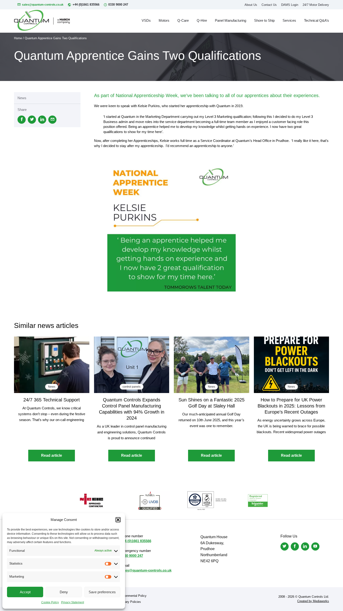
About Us (251, 5)
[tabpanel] (171, 227)
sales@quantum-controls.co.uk (42, 4)
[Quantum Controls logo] (42, 20)
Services (289, 20)
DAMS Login (289, 5)
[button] (118, 519)
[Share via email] (52, 120)
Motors (164, 20)
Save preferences (102, 592)
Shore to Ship (264, 20)
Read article (51, 455)
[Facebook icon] (295, 546)
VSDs (146, 20)
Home (18, 38)
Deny (64, 592)
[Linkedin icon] (305, 546)
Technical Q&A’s (316, 20)
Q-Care (183, 20)
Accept (25, 592)
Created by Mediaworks (313, 601)
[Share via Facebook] (22, 120)
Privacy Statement (72, 602)
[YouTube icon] (315, 546)
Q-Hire (202, 20)
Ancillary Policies (129, 602)
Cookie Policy (50, 602)
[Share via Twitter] (32, 120)
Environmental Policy (132, 595)
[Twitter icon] (284, 546)
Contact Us (269, 5)
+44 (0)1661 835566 (86, 4)
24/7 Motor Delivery (316, 5)
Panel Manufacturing (230, 20)
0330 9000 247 (118, 4)
